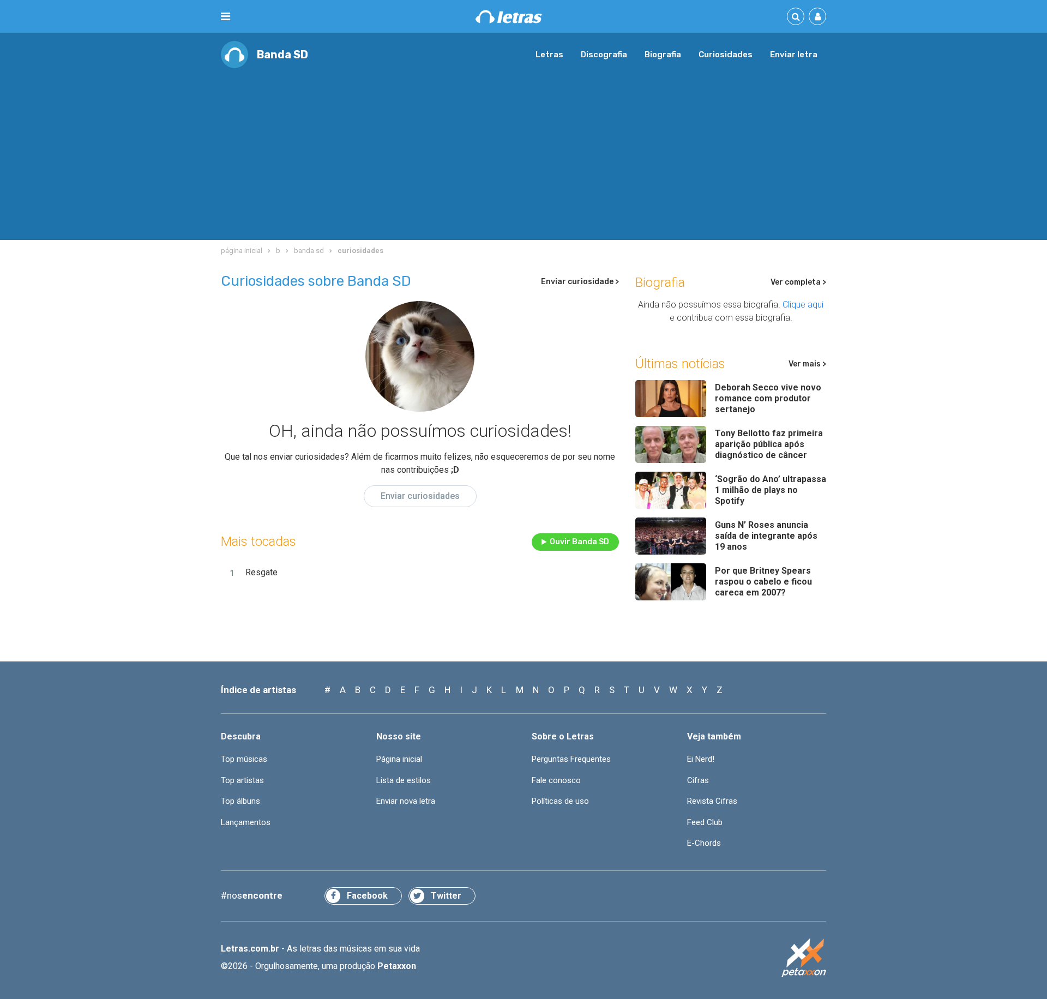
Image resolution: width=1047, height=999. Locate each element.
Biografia (663, 54)
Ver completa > (798, 282)
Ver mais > (807, 364)
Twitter (446, 895)
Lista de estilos (403, 780)
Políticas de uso (560, 801)
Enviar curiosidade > (580, 281)
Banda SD (282, 54)
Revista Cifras (712, 801)
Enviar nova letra (405, 801)
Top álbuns (240, 801)
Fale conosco (556, 780)
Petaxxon (396, 966)
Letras (549, 54)
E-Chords (704, 843)
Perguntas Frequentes (571, 759)
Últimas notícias (680, 363)
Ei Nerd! (700, 759)
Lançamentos (245, 822)
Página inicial (399, 759)
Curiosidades (726, 54)
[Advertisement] (523, 150)
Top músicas (244, 759)
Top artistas (242, 780)
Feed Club (705, 822)
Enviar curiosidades (420, 496)
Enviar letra (793, 54)
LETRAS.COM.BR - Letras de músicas (509, 16)
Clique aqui (803, 304)
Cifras (698, 780)
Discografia (604, 54)
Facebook (367, 895)
